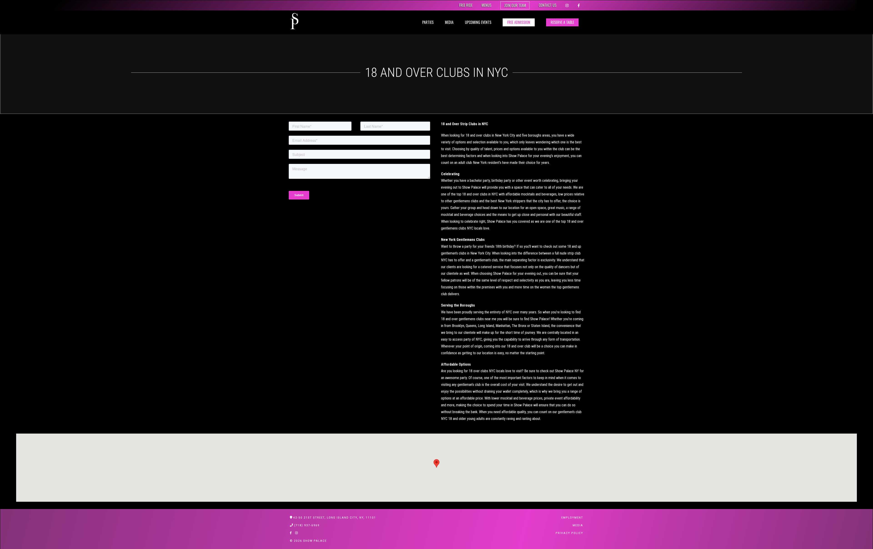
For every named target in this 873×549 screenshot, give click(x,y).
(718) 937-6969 (307, 525)
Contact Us (547, 5)
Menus (486, 5)
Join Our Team (515, 5)
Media (449, 22)
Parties (428, 22)
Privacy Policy (569, 533)
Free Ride (465, 5)
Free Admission (518, 22)
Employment (572, 517)
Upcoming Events (478, 22)
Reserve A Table (562, 22)
